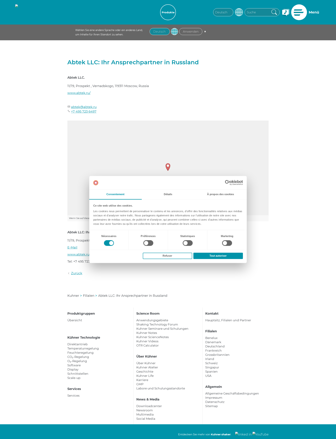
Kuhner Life (145, 376)
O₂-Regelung (77, 361)
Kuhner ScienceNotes (152, 337)
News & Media (147, 399)
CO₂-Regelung (78, 357)
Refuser (167, 255)
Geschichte (144, 371)
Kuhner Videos (147, 341)
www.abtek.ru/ (78, 93)
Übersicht (74, 320)
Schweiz (211, 363)
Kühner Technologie (83, 337)
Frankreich (213, 350)
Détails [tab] (168, 194)
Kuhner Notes (146, 333)
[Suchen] (275, 12)
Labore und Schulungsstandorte (160, 388)
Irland (209, 359)
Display (72, 369)
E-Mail (72, 247)
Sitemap (211, 406)
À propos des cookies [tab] (220, 194)
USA (208, 376)
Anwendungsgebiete (152, 320)
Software (74, 365)
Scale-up (73, 378)
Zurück (76, 273)
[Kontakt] (285, 12)
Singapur (212, 367)
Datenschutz (215, 402)
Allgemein (213, 387)
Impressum (213, 397)
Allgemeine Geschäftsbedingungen (232, 393)
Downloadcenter (149, 406)
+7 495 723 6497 (83, 112)
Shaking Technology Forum (157, 324)
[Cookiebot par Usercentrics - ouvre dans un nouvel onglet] (227, 182)
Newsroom (144, 410)
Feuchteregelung (80, 352)
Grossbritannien (217, 354)
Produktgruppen (81, 313)
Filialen (211, 331)
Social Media (145, 418)
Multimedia (145, 414)
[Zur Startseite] (20, 12)
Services (74, 389)
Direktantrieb (77, 344)
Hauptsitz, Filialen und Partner (228, 320)
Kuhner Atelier (147, 367)
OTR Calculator (147, 345)
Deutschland (215, 346)
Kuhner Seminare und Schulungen (162, 328)
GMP (140, 384)
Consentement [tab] (115, 194)
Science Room (148, 313)
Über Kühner (146, 356)
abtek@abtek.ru (84, 107)
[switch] (148, 243)
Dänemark (213, 342)
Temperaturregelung (83, 348)
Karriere (142, 380)
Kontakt (212, 313)
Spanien (211, 371)
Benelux (211, 338)
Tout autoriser (218, 255)
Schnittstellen (77, 373)
